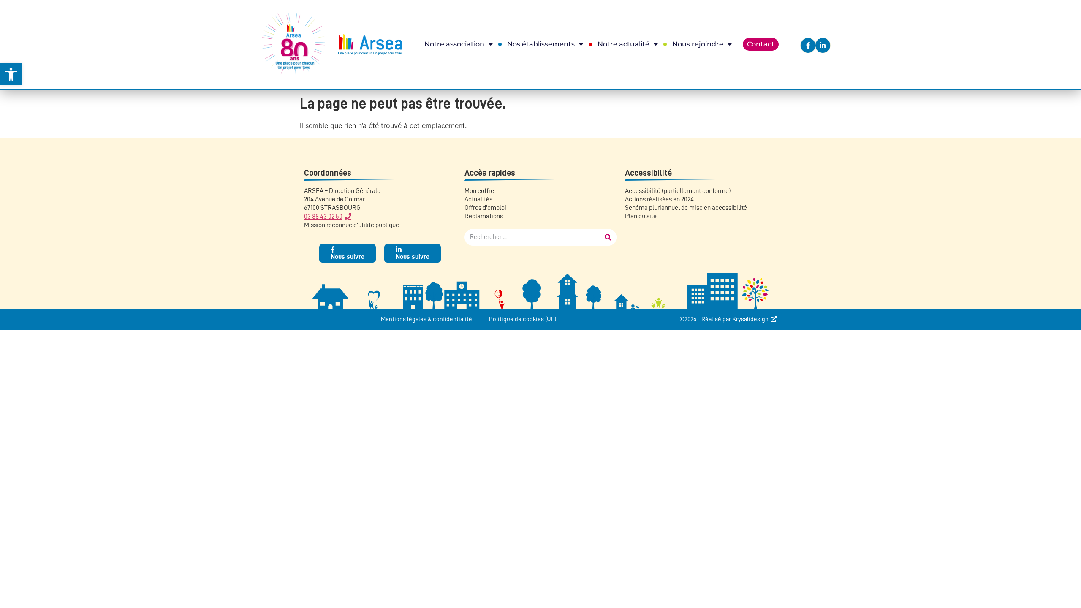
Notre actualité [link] (623, 44)
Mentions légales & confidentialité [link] (426, 319)
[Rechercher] (608, 237)
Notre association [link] (454, 44)
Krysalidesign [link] (750, 319)
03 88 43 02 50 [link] (323, 216)
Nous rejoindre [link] (697, 44)
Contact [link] (760, 44)
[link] (11, 74)
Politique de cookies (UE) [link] (522, 319)
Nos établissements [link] (541, 44)
